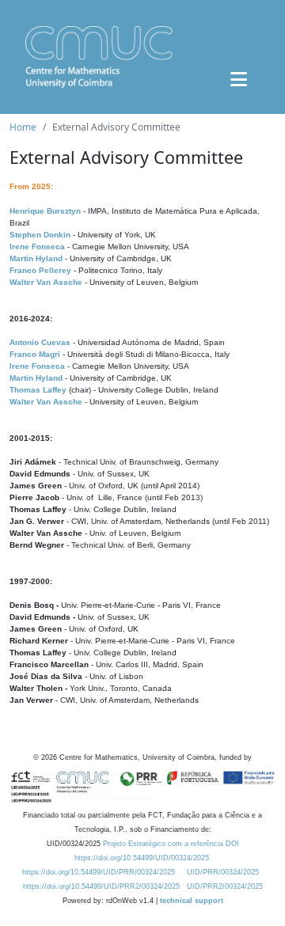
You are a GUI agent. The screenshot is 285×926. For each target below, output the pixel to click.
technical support (191, 901)
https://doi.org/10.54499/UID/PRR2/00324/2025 (101, 886)
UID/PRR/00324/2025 (223, 872)
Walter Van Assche (46, 282)
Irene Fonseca (37, 246)
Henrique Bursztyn (45, 211)
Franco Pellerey (40, 270)
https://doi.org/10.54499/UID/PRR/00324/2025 (98, 872)
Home (23, 127)
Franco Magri (35, 354)
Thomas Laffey (38, 389)
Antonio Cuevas (40, 342)
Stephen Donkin (40, 234)
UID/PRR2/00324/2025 (225, 886)
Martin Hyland (36, 258)
